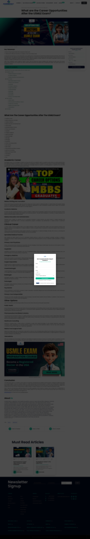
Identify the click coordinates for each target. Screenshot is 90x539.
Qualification (38, 274)
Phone (37, 270)
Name (37, 263)
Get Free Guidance (45, 278)
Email (37, 267)
